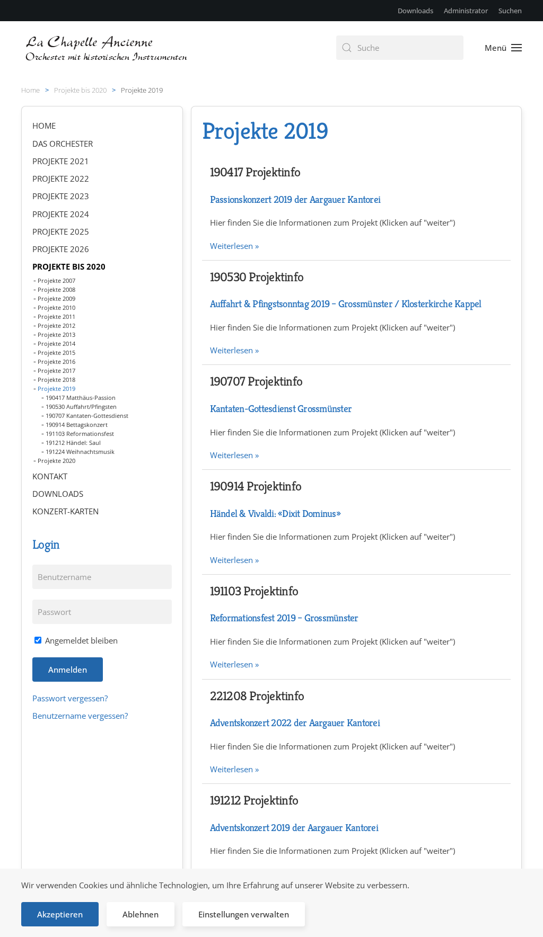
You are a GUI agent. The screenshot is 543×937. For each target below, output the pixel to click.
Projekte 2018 (56, 379)
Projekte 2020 (56, 461)
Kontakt (49, 476)
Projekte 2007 (56, 280)
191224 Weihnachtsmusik (80, 452)
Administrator (466, 10)
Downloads (415, 10)
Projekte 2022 (60, 178)
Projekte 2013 (56, 334)
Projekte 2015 (56, 352)
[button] (503, 47)
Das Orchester (62, 143)
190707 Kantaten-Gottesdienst (87, 416)
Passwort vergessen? (70, 698)
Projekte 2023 (60, 196)
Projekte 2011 (56, 316)
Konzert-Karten (65, 511)
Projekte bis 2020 (69, 266)
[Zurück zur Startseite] (107, 47)
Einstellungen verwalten (243, 914)
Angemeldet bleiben (80, 640)
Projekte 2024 (60, 214)
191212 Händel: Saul (73, 443)
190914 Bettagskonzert (77, 425)
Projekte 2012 (56, 325)
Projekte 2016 (56, 361)
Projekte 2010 (56, 307)
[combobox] (399, 47)
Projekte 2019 (56, 388)
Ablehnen (140, 914)
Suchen (510, 10)
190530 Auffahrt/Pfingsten (81, 407)
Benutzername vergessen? (80, 715)
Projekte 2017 (56, 370)
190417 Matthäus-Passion (81, 397)
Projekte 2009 (56, 298)
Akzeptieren (60, 914)
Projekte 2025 (60, 231)
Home (44, 125)
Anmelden (67, 669)
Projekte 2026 (60, 249)
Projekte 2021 (60, 161)
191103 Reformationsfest (80, 434)
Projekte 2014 (56, 343)
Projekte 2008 (56, 289)
